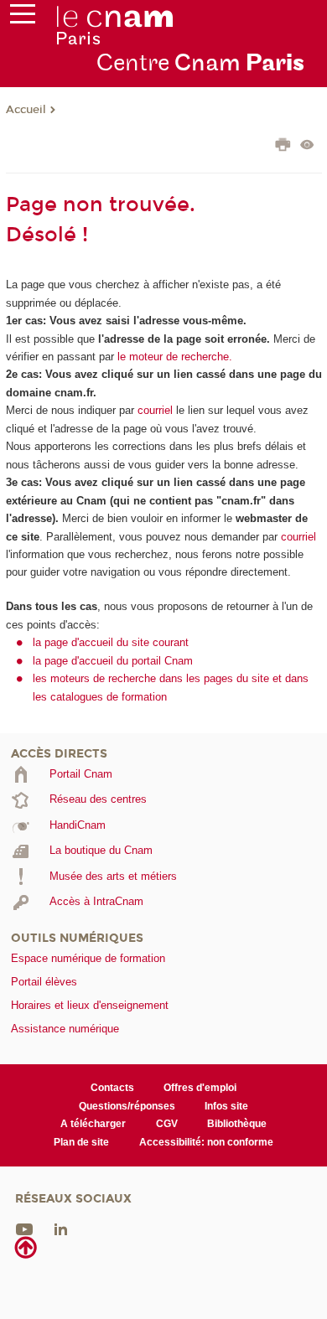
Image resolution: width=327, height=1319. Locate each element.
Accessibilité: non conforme (206, 1142)
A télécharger (93, 1124)
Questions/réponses (127, 1106)
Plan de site (81, 1142)
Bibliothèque (237, 1124)
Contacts (112, 1088)
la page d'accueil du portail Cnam (113, 660)
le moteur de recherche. (173, 356)
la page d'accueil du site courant (111, 642)
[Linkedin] (61, 1229)
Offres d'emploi (200, 1088)
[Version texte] (307, 146)
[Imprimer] (283, 146)
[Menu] (22, 17)
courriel (155, 410)
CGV (167, 1124)
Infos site (226, 1106)
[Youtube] (24, 1229)
